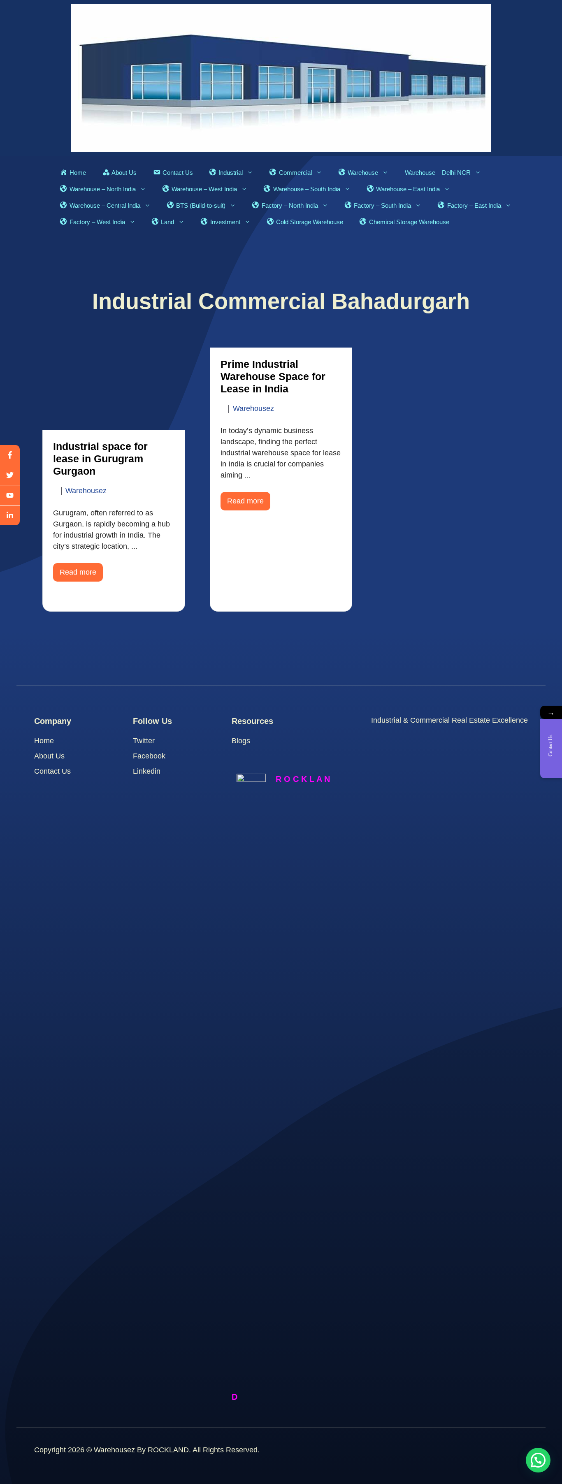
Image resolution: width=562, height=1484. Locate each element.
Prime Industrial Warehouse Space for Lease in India (273, 376)
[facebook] (10, 455)
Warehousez (86, 491)
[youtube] (10, 495)
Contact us (52, 771)
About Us (49, 756)
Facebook (149, 756)
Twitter (144, 741)
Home (44, 741)
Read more (78, 572)
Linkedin (146, 771)
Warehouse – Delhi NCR (438, 172)
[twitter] (10, 475)
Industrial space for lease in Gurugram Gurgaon (100, 459)
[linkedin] (10, 515)
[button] (538, 1460)
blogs (241, 741)
